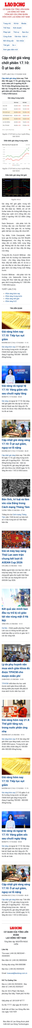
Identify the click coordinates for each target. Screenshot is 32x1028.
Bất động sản (8, 41)
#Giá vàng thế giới (12, 299)
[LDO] (16, 320)
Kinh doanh (17, 28)
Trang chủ (7, 23)
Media (23, 23)
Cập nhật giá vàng (9, 78)
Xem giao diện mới (10, 49)
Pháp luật (6, 32)
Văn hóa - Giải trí (21, 36)
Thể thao (6, 28)
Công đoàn (7, 36)
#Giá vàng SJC (11, 301)
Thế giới (6, 45)
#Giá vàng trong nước (13, 296)
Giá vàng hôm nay (8, 347)
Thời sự (16, 32)
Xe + (14, 45)
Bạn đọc (25, 32)
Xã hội (16, 23)
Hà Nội (4, 628)
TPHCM (5, 683)
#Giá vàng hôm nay (12, 293)
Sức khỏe (20, 41)
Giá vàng (5, 401)
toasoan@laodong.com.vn (17, 973)
